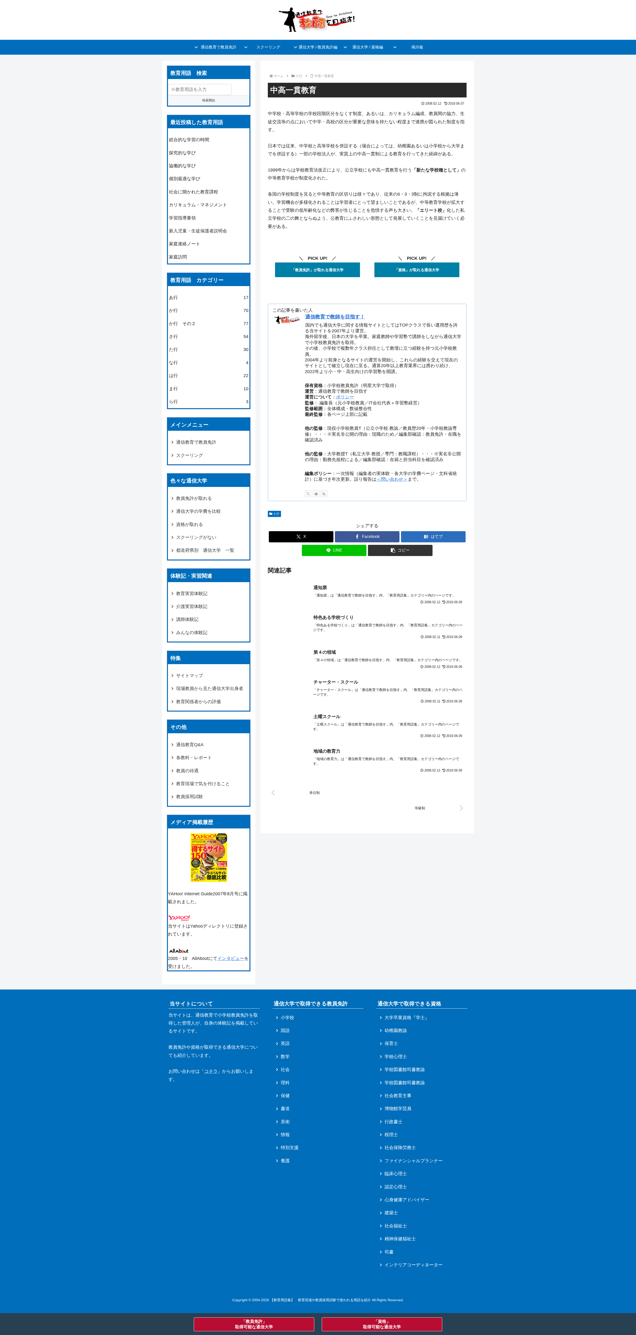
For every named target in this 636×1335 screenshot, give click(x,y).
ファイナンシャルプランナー (414, 1160)
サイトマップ (189, 675)
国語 (285, 1030)
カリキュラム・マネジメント (198, 204)
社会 (285, 1069)
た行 (276, 514)
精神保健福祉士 (400, 1238)
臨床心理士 (396, 1173)
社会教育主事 (398, 1095)
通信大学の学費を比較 (198, 511)
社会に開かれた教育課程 (193, 191)
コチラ (211, 1071)
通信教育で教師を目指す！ (335, 316)
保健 (285, 1095)
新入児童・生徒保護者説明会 (198, 230)
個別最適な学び (184, 178)
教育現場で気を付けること (203, 783)
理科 (285, 1082)
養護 (285, 1160)
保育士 (391, 1043)
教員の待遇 (187, 770)
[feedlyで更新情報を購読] (316, 493)
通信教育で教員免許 (196, 442)
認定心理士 (396, 1186)
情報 (285, 1134)
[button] (400, 550)
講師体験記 (187, 619)
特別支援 (290, 1147)
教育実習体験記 (191, 593)
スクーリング (189, 455)
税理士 (391, 1134)
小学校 (287, 1017)
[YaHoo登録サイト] (179, 917)
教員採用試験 (189, 796)
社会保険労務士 (400, 1147)
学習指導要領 (182, 217)
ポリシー (345, 396)
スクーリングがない (196, 537)
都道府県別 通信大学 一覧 (205, 550)
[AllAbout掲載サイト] (179, 950)
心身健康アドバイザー (407, 1199)
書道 (285, 1108)
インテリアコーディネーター (414, 1264)
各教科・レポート (194, 757)
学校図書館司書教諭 (405, 1069)
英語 (285, 1043)
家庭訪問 (178, 257)
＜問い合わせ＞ (392, 479)
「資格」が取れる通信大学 (417, 270)
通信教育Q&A (189, 744)
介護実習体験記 (191, 606)
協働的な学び (182, 165)
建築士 (391, 1212)
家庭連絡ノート (184, 243)
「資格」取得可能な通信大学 (382, 1324)
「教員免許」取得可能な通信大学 (254, 1324)
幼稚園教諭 (396, 1030)
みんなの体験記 (191, 632)
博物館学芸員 (398, 1108)
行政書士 (393, 1121)
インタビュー (230, 958)
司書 (389, 1251)
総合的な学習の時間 (189, 139)
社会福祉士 (396, 1225)
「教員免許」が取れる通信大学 (317, 270)
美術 (285, 1121)
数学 (285, 1056)
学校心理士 (396, 1056)
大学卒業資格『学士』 (407, 1017)
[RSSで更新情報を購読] (324, 493)
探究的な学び (182, 152)
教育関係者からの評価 (198, 701)
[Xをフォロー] (308, 493)
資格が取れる (189, 524)
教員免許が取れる (194, 498)
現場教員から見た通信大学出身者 (209, 688)
